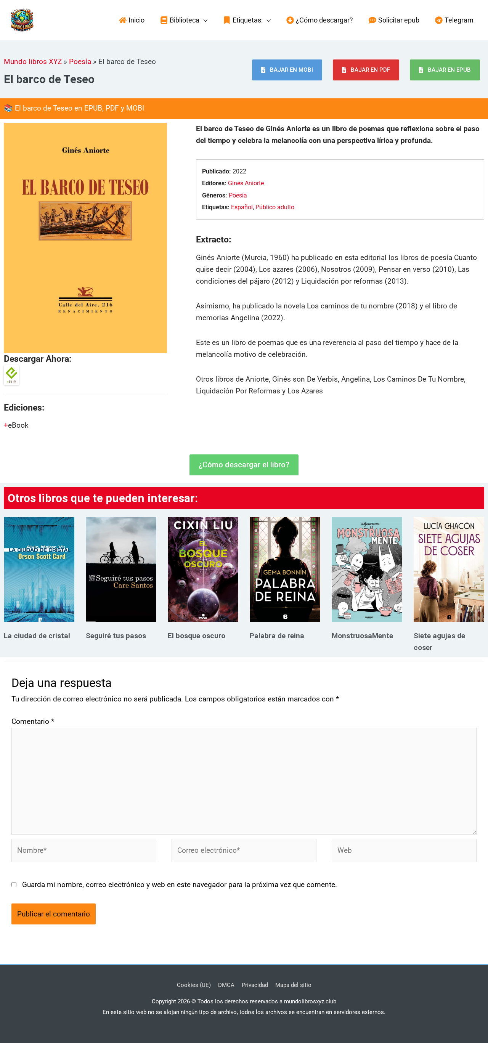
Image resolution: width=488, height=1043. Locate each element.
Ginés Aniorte (246, 183)
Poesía (80, 61)
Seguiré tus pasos (116, 635)
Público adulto (274, 207)
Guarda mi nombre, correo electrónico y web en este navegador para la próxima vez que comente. (179, 884)
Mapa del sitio (293, 985)
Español (242, 207)
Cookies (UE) (194, 985)
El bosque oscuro (196, 635)
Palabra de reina (277, 635)
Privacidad (255, 985)
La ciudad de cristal (37, 635)
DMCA (226, 985)
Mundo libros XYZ (33, 61)
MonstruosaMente (362, 635)
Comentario (32, 721)
